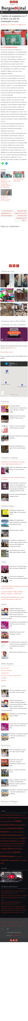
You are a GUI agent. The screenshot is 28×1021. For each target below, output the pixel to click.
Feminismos (11, 835)
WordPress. (19, 935)
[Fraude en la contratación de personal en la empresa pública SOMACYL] (21, 295)
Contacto (12, 4)
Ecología (11, 828)
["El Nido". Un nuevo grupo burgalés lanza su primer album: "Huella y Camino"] (7, 309)
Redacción (5, 24)
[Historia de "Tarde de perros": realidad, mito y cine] (21, 281)
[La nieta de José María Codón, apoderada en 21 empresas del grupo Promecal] (7, 281)
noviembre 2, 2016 (14, 24)
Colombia (12, 821)
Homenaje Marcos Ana (10, 838)
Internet (21, 845)
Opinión (17, 852)
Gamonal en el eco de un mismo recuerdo (11, 675)
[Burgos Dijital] (11, 2)
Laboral (10, 848)
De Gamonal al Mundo (6, 670)
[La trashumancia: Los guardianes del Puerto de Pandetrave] (21, 309)
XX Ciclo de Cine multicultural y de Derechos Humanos (7, 213)
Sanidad (11, 856)
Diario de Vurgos (5, 667)
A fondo (2, 814)
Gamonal (2, 838)
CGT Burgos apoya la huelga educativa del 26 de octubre (18, 179)
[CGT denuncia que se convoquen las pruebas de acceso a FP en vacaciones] (6, 192)
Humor (17, 840)
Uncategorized (13, 860)
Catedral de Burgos (5, 821)
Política (3, 856)
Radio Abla (3, 680)
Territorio (4, 860)
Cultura (17, 821)
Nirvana (14, 935)
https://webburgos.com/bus (6, 351)
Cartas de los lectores (20, 817)
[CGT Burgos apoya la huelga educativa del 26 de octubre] (18, 174)
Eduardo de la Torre (11, 347)
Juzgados (3, 848)
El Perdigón (4, 677)
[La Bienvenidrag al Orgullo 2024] (7, 295)
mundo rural (9, 852)
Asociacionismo (15, 814)
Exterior (3, 835)
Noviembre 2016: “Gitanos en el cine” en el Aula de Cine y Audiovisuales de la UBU (20, 215)
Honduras (18, 838)
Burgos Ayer (23, 814)
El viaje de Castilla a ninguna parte (16, 831)
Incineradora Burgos (15, 845)
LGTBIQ (15, 848)
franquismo (20, 835)
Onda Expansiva (5, 672)
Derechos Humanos (8, 824)
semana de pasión (18, 856)
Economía (19, 828)
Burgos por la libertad (7, 817)
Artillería (7, 814)
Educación (23, 24)
